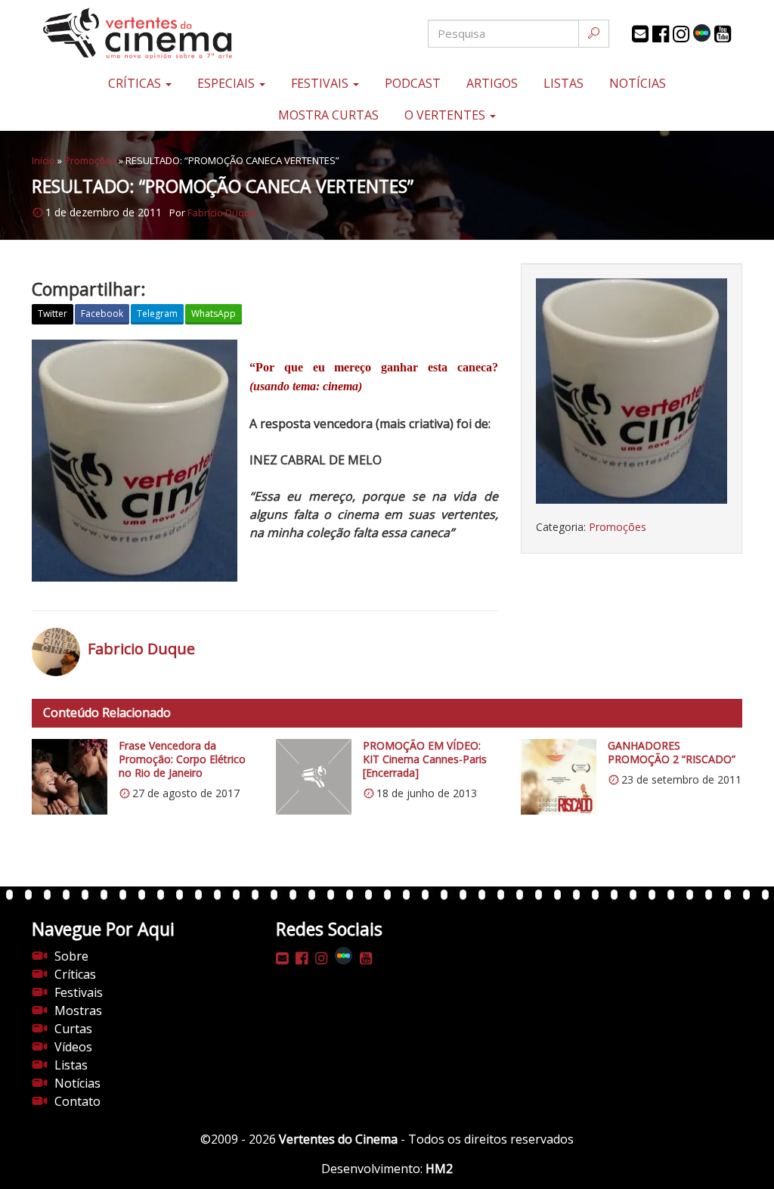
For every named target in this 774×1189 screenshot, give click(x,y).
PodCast (413, 83)
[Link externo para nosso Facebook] (660, 34)
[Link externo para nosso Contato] (640, 34)
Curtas (73, 1028)
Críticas (136, 83)
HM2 (439, 1168)
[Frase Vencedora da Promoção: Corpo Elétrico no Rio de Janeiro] (69, 777)
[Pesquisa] (593, 34)
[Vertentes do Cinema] (150, 33)
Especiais (227, 83)
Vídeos (73, 1046)
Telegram (157, 313)
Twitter (52, 313)
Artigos (492, 83)
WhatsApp (213, 313)
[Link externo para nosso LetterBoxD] (702, 33)
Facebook (102, 313)
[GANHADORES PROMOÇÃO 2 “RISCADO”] (558, 777)
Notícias (637, 83)
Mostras (78, 1010)
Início (43, 160)
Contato (77, 1101)
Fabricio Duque (221, 212)
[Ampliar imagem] (631, 391)
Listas (563, 83)
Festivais (321, 83)
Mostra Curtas (328, 115)
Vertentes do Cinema (338, 1139)
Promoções (90, 160)
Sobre (71, 956)
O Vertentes (446, 115)
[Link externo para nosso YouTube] (722, 34)
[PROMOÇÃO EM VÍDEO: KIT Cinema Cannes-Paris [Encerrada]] (313, 777)
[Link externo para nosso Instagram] (681, 34)
